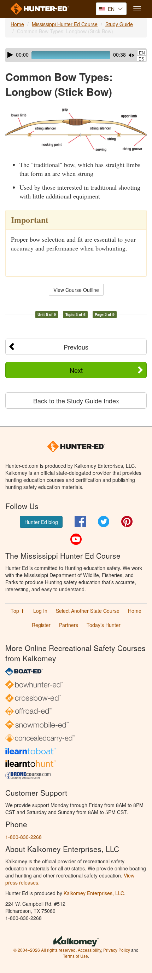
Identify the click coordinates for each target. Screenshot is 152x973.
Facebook (80, 521)
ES (141, 59)
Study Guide (119, 24)
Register (41, 624)
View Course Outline (76, 289)
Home (17, 24)
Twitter (103, 521)
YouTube (76, 539)
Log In (40, 610)
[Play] (10, 55)
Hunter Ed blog (41, 521)
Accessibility (89, 950)
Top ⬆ (18, 610)
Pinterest (127, 521)
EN (142, 53)
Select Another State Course (87, 610)
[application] (76, 55)
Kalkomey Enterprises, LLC (94, 893)
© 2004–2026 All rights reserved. (45, 950)
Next (76, 370)
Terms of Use (75, 956)
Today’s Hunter (104, 624)
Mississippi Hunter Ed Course (65, 24)
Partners (68, 624)
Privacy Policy (116, 950)
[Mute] (131, 55)
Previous (76, 346)
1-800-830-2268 (23, 836)
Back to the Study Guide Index (76, 400)
